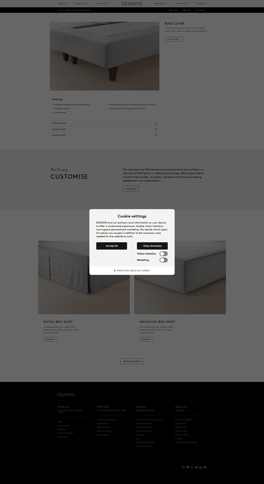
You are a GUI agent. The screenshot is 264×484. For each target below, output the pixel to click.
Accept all (112, 245)
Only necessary (152, 245)
